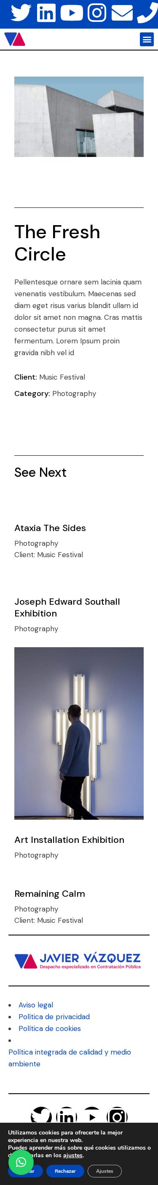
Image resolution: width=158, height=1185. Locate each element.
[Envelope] (122, 12)
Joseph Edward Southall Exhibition (67, 607)
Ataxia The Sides (50, 528)
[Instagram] (96, 12)
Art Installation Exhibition (69, 840)
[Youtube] (71, 12)
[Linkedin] (46, 12)
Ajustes (104, 1171)
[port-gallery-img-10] (79, 117)
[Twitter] (21, 12)
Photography (74, 393)
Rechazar (65, 1171)
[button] (147, 39)
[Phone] (147, 12)
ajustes (73, 1155)
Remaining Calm (49, 893)
